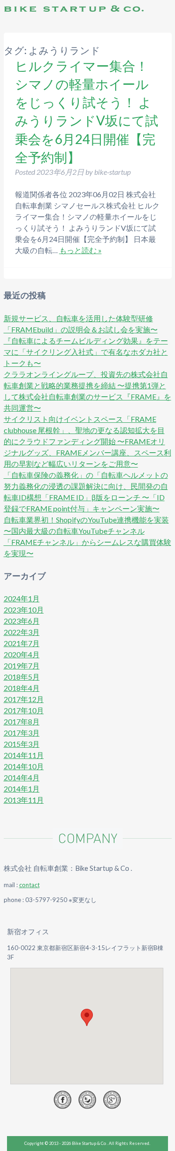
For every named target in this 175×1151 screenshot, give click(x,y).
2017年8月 (22, 721)
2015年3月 (22, 743)
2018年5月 (22, 676)
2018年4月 (22, 687)
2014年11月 (24, 755)
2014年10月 (24, 766)
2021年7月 (22, 643)
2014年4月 (22, 777)
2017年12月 (24, 699)
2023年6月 (22, 620)
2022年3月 (22, 631)
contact (29, 885)
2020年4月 (22, 654)
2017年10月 (24, 710)
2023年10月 (24, 609)
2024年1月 (22, 598)
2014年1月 (22, 788)
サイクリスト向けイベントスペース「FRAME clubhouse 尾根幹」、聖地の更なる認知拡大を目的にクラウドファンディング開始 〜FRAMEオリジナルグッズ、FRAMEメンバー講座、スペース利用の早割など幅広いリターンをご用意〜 (87, 441)
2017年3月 (22, 732)
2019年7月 (22, 665)
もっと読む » (80, 250)
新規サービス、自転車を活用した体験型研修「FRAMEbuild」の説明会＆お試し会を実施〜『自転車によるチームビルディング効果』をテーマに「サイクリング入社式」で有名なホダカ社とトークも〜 (86, 340)
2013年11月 (24, 799)
